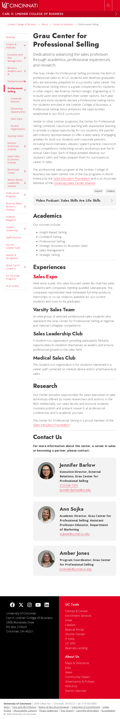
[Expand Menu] (116, 14)
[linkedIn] (47, 605)
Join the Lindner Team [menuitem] (13, 246)
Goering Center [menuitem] (15, 136)
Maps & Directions (77, 663)
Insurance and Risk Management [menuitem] (15, 57)
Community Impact (77, 677)
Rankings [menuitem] (10, 37)
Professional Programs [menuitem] (12, 195)
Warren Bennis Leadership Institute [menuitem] (15, 183)
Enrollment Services (78, 615)
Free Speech (67, 710)
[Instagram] (29, 605)
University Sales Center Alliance (74, 183)
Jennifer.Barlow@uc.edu (75, 490)
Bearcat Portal (74, 629)
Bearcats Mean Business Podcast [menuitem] (14, 206)
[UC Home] (19, 5)
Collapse (111, 191)
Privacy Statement (48, 710)
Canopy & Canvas (76, 611)
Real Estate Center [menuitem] (13, 171)
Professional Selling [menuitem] (15, 90)
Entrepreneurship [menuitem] (17, 81)
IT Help (70, 639)
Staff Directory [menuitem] (13, 237)
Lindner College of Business (22, 24)
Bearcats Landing (76, 648)
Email (68, 620)
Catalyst (70, 625)
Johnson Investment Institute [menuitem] (13, 146)
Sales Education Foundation (71, 178)
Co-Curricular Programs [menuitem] (13, 277)
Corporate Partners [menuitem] (16, 100)
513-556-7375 (69, 485)
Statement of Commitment (86, 707)
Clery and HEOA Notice (24, 707)
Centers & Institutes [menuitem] (11, 46)
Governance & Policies (80, 681)
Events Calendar (76, 691)
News (68, 672)
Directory (71, 686)
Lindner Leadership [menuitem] (12, 229)
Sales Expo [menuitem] (16, 118)
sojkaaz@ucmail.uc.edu (75, 534)
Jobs (68, 667)
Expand (98, 191)
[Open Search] (108, 5)
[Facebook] (12, 605)
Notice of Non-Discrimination (54, 707)
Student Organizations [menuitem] (18, 127)
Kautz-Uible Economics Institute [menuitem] (14, 159)
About (45, 24)
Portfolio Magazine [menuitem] (11, 218)
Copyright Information (87, 710)
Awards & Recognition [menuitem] (12, 257)
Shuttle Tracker (75, 634)
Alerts (7, 707)
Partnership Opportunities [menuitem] (18, 110)
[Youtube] (38, 605)
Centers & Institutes (63, 24)
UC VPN (70, 643)
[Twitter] (21, 605)
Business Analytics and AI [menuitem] (14, 71)
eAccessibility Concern (25, 710)
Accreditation (108, 710)
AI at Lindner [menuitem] (12, 286)
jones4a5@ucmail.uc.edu (76, 569)
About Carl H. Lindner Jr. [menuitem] (13, 267)
